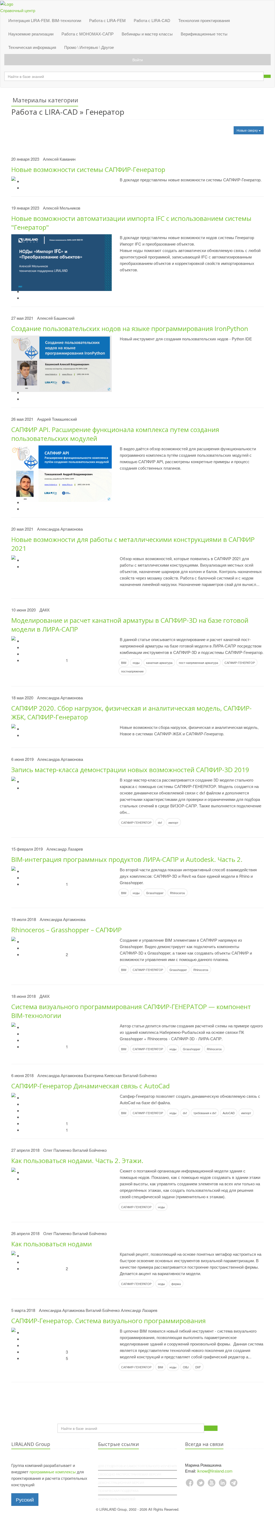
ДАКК (44, 610)
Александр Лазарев (64, 849)
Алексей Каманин (59, 159)
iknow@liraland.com (215, 1471)
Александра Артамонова (60, 529)
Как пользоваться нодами (51, 1243)
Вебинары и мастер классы (147, 34)
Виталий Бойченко (140, 1075)
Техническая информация (32, 47)
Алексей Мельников (61, 208)
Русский (25, 1499)
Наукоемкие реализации (30, 34)
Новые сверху (248, 130)
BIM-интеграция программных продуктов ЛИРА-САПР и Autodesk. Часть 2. (127, 859)
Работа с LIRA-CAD (152, 20)
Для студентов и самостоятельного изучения (137, 1466)
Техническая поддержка (118, 1490)
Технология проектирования (204, 20)
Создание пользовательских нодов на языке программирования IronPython (129, 328)
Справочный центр (17, 10)
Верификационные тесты (204, 34)
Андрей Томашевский (57, 419)
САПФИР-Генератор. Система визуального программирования (108, 1320)
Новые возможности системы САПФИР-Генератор (88, 169)
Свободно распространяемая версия (129, 1474)
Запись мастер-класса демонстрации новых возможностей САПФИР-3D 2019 (130, 769)
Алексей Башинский (55, 318)
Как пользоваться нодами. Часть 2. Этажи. (77, 1160)
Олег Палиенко (57, 1150)
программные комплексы (53, 1471)
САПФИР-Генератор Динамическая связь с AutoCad (90, 1085)
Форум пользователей (116, 1499)
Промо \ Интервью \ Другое (89, 47)
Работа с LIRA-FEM (107, 20)
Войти (137, 59)
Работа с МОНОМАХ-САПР (87, 34)
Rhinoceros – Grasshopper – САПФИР (66, 929)
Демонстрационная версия (121, 1482)
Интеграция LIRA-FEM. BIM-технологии (44, 20)
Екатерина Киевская (103, 1075)
